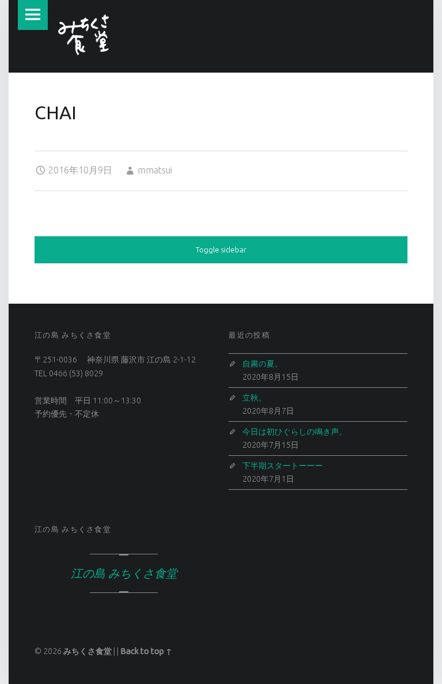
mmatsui (155, 170)
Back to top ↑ (146, 651)
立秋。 (254, 397)
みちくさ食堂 (87, 651)
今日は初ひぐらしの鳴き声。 (294, 431)
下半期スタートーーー (282, 465)
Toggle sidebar (221, 249)
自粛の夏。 (262, 363)
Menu (33, 15)
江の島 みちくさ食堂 (73, 529)
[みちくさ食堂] (83, 34)
